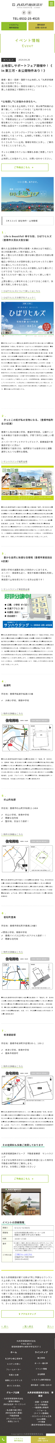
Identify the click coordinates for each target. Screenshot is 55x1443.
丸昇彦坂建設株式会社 (13, 1398)
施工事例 (41, 1358)
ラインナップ (41, 1352)
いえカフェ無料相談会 (14, 26)
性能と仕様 (14, 1374)
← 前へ (4, 1326)
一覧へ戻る (27, 1326)
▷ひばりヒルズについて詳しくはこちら (20, 290)
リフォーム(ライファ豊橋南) (41, 1411)
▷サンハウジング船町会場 (14, 461)
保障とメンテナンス (13, 1380)
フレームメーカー (13, 1369)
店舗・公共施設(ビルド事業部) (41, 1403)
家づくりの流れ (13, 1385)
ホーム (13, 1352)
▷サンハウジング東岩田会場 (15, 589)
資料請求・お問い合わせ (41, 1385)
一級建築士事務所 (41, 1407)
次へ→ (50, 1326)
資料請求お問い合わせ (41, 26)
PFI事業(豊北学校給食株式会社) (41, 1423)
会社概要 (41, 1374)
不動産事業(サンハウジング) (13, 1417)
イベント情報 (41, 1368)
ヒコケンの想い (13, 1364)
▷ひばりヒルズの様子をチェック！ (18, 297)
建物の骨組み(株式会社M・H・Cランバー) (14, 1404)
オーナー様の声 (41, 1363)
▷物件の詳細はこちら (12, 713)
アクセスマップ (28, 1313)
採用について (13, 1421)
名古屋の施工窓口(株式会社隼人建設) (13, 1411)
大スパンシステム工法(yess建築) (41, 1417)
